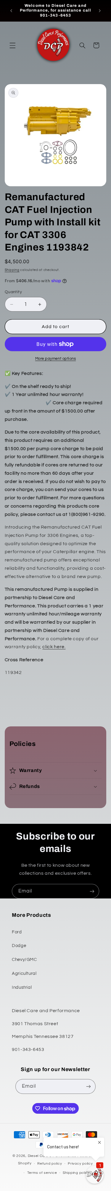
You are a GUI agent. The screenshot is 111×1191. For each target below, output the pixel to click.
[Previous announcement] (11, 10)
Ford (17, 932)
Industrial (22, 987)
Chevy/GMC (24, 959)
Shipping (12, 270)
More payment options (55, 359)
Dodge (19, 945)
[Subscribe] (92, 891)
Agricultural (24, 973)
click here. (53, 646)
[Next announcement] (99, 10)
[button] (12, 45)
